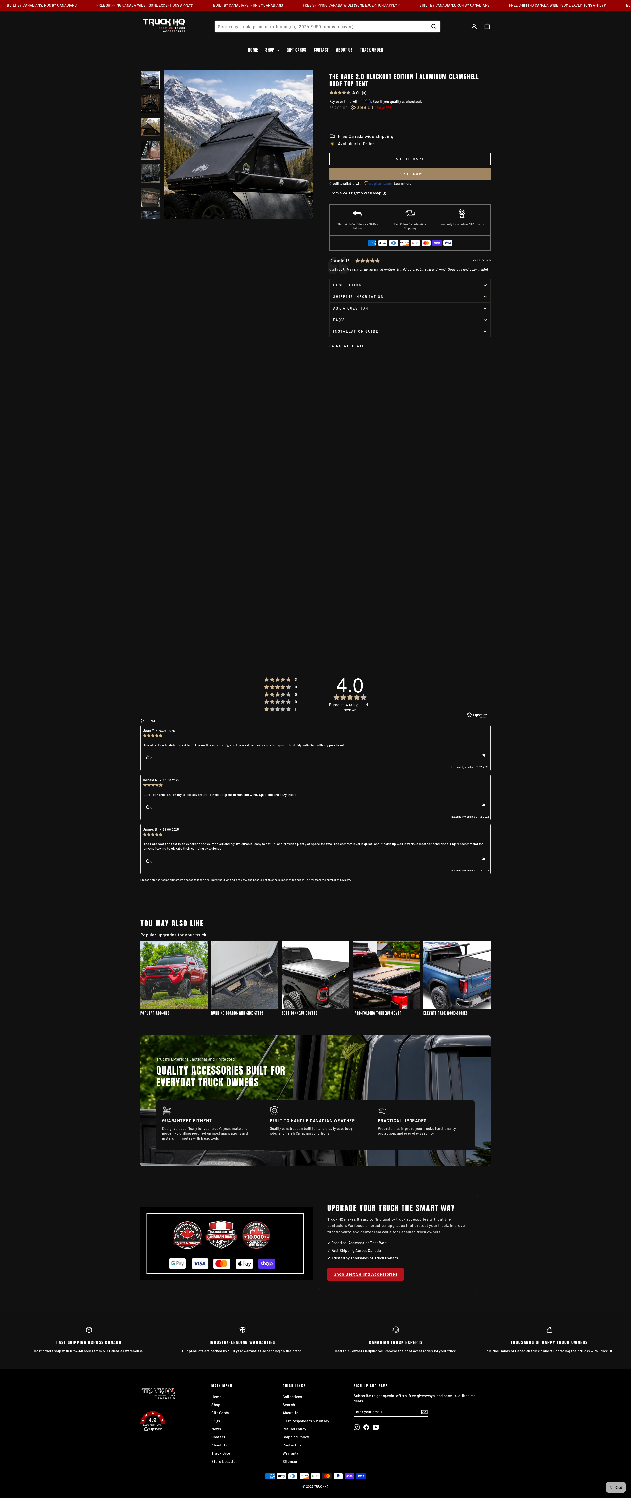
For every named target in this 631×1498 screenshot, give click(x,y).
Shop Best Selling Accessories (365, 1274)
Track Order (371, 50)
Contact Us (292, 1445)
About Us (344, 50)
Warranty (291, 1453)
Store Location (224, 1461)
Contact (321, 50)
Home (253, 50)
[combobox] (327, 26)
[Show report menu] (484, 756)
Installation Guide (355, 331)
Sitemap (290, 1461)
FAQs (215, 1421)
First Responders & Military (306, 1421)
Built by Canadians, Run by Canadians (227, 5)
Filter (150, 721)
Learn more (403, 183)
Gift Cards (296, 50)
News (216, 1429)
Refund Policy (294, 1429)
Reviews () (347, 93)
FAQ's (339, 320)
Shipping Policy (296, 1437)
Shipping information (358, 297)
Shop (270, 50)
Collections (292, 1396)
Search (289, 1404)
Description (347, 285)
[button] (173, 1422)
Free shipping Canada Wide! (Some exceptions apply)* (124, 5)
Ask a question (350, 308)
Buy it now (409, 174)
